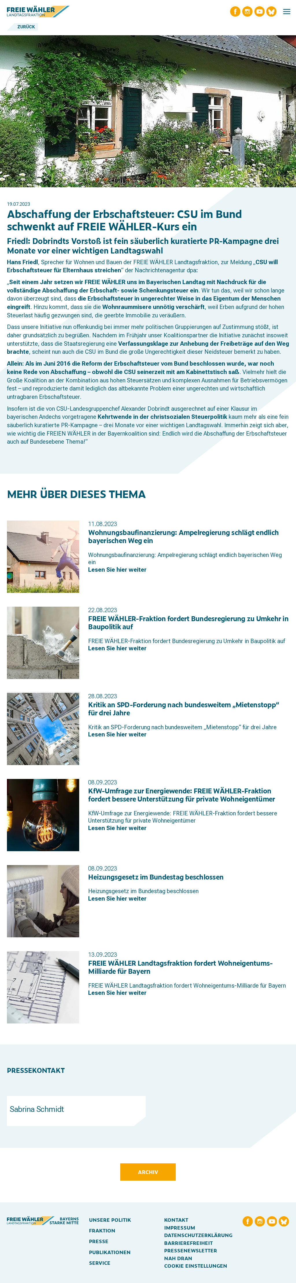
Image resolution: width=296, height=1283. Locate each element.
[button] (286, 11)
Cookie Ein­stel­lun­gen (195, 1265)
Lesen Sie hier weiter (117, 569)
